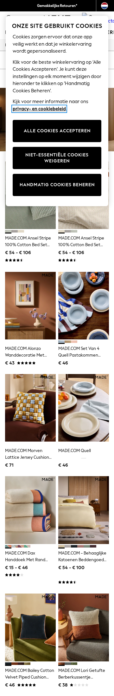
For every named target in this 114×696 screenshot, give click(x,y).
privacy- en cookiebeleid (39, 109)
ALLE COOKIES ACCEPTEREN (57, 131)
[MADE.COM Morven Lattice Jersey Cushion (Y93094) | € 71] (30, 408)
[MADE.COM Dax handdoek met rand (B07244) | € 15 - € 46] (30, 510)
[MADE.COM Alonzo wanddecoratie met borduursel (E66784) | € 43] (30, 305)
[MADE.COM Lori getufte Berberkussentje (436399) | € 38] (83, 627)
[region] (57, 111)
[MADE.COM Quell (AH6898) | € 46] (83, 408)
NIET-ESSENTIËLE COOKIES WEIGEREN (57, 158)
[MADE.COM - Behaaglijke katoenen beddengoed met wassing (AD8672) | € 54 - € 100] (83, 510)
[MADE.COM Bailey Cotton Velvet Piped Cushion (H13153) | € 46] (30, 627)
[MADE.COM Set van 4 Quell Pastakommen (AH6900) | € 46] (83, 305)
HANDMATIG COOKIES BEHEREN (57, 184)
